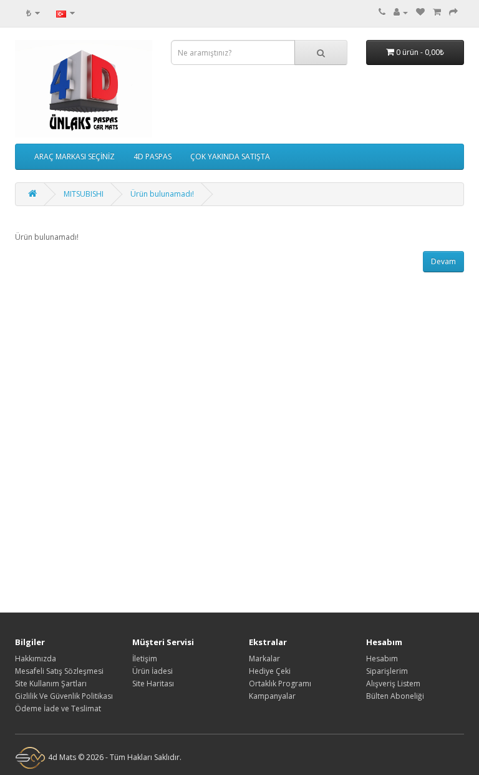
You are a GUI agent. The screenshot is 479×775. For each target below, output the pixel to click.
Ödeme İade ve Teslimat (58, 708)
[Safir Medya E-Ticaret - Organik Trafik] (30, 757)
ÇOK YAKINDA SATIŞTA (230, 156)
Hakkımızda (35, 658)
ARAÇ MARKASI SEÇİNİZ (74, 156)
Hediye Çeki (270, 671)
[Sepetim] (437, 12)
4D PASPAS (152, 156)
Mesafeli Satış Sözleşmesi (59, 671)
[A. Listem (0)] (420, 12)
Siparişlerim (387, 671)
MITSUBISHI (84, 194)
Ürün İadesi (152, 671)
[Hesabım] (401, 12)
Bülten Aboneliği (395, 696)
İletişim (144, 658)
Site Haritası (153, 683)
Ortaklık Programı (280, 683)
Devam (443, 261)
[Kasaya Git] (453, 12)
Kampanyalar (272, 696)
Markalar (264, 658)
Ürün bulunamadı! (162, 194)
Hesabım (382, 658)
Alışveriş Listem (393, 683)
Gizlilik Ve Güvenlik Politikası (64, 696)
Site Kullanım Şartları (51, 683)
